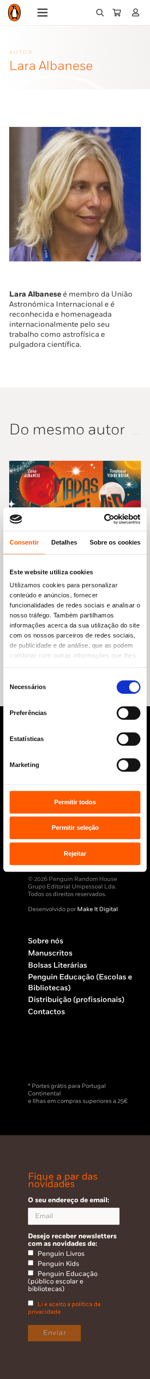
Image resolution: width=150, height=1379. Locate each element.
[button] (100, 12)
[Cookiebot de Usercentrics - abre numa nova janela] (105, 519)
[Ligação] (137, 12)
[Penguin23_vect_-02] (53, 1059)
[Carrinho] (116, 12)
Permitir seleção (75, 827)
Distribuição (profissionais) (76, 999)
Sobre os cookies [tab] (115, 542)
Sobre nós (45, 941)
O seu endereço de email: (68, 1200)
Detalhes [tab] (64, 542)
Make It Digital (97, 909)
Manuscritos (50, 953)
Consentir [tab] (24, 542)
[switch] (128, 713)
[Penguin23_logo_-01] (14, 12)
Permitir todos (75, 802)
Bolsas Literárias (57, 965)
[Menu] (43, 12)
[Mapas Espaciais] (75, 465)
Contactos (46, 1011)
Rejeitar (75, 853)
